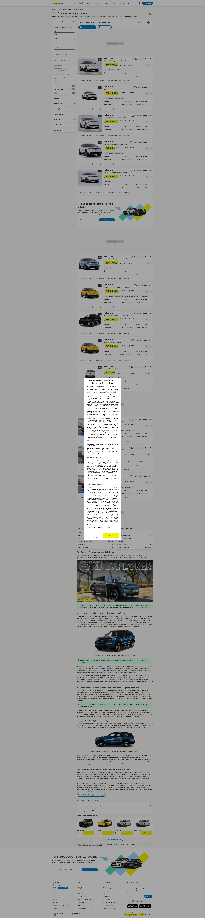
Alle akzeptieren (111, 536)
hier (114, 416)
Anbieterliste (111, 531)
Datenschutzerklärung (92, 531)
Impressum (103, 531)
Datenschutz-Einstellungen (93, 536)
